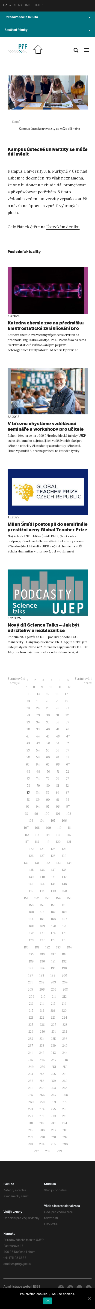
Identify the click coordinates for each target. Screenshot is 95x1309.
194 (42, 968)
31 (57, 715)
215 (53, 1004)
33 (28, 722)
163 (64, 912)
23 (28, 708)
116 (69, 835)
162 (53, 912)
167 (64, 919)
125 (64, 849)
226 (42, 1025)
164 (31, 919)
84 (38, 793)
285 (30, 1130)
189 (31, 961)
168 (31, 926)
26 (57, 708)
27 (67, 708)
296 (65, 1144)
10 (51, 687)
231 (53, 1032)
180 (26, 947)
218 (42, 1011)
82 (67, 786)
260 (65, 1081)
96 (58, 807)
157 (42, 905)
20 (47, 701)
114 (48, 835)
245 (30, 1060)
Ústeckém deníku (63, 226)
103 (31, 821)
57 (67, 750)
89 (38, 800)
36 (57, 722)
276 (64, 1109)
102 (68, 814)
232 (64, 1032)
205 (30, 989)
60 (48, 757)
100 (47, 814)
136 (42, 870)
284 (64, 1123)
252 (64, 1067)
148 (42, 891)
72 (67, 772)
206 (42, 989)
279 (53, 1116)
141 (53, 877)
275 (53, 1109)
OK (47, 1301)
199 (52, 975)
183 (58, 947)
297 (36, 1151)
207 (53, 989)
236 (64, 1039)
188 (64, 954)
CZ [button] (5, 6)
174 (53, 933)
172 (31, 933)
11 (60, 687)
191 (53, 961)
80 (48, 786)
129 (64, 856)
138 (64, 870)
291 (53, 1137)
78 (28, 786)
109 (48, 828)
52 (67, 743)
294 (42, 1144)
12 (69, 687)
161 (42, 912)
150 (64, 891)
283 (53, 1123)
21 (57, 701)
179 (64, 940)
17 (66, 694)
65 (48, 764)
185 (31, 954)
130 (26, 863)
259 (53, 1081)
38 (28, 729)
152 (36, 898)
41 (57, 729)
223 (53, 1018)
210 (43, 997)
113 (37, 835)
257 (30, 1081)
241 (30, 1053)
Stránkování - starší (83, 681)
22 (66, 701)
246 (42, 1060)
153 (47, 898)
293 (30, 1144)
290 (42, 1137)
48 (28, 743)
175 (64, 933)
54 (38, 750)
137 (53, 870)
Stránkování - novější (16, 681)
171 (64, 926)
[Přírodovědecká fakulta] (17, 48)
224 (64, 1018)
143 (31, 884)
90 (48, 800)
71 (57, 772)
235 (53, 1039)
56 (57, 750)
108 (37, 828)
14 (38, 694)
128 (53, 856)
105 (53, 821)
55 (47, 750)
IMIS (28, 6)
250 (42, 1067)
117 (27, 842)
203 (53, 982)
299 (59, 1151)
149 (53, 891)
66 (58, 764)
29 (38, 715)
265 (30, 1095)
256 (64, 1074)
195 (53, 968)
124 (53, 849)
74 (38, 778)
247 (53, 1060)
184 (69, 947)
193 (31, 968)
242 (41, 1053)
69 (38, 772)
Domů (16, 122)
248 (65, 1060)
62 (67, 757)
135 (31, 870)
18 (28, 701)
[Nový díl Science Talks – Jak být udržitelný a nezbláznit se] (48, 592)
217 (31, 1011)
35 (47, 722)
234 (42, 1039)
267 (53, 1095)
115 (58, 835)
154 (58, 898)
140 (42, 877)
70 (48, 772)
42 (67, 729)
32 (67, 715)
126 (31, 856)
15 (47, 694)
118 (37, 842)
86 (57, 793)
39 (38, 729)
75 (47, 778)
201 (30, 982)
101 (58, 814)
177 (42, 940)
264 (65, 1088)
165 (42, 919)
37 (67, 722)
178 (53, 940)
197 (30, 975)
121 (69, 842)
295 (53, 1144)
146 (64, 884)
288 (64, 1130)
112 (27, 835)
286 (42, 1130)
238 (41, 1046)
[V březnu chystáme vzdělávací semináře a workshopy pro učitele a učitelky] (48, 391)
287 (53, 1130)
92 (67, 800)
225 (30, 1025)
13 (29, 694)
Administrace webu (17, 1287)
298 (47, 1151)
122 (31, 849)
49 (38, 743)
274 (42, 1109)
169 (42, 926)
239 (53, 1046)
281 (31, 1123)
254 (42, 1074)
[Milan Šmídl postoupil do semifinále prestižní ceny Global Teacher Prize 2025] (48, 492)
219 (52, 1011)
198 (41, 975)
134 (69, 863)
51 (57, 743)
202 (41, 982)
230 (42, 1032)
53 (28, 750)
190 (42, 961)
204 (65, 982)
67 (68, 764)
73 (28, 778)
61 (57, 757)
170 (53, 926)
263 (53, 1088)
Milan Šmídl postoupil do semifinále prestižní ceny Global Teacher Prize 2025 (48, 529)
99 (36, 814)
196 (64, 968)
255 (53, 1074)
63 (28, 764)
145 (53, 884)
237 (30, 1046)
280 (64, 1116)
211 (54, 997)
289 (30, 1137)
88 (28, 800)
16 (57, 694)
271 (54, 1102)
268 (65, 1095)
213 (31, 1004)
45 (48, 736)
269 (31, 1102)
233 (30, 1039)
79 (38, 786)
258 (41, 1081)
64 (38, 764)
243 (53, 1053)
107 (26, 828)
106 (64, 821)
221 (31, 1018)
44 (38, 736)
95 (48, 807)
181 (37, 947)
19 (37, 701)
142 (64, 877)
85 (47, 793)
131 (37, 863)
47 (68, 736)
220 (64, 1011)
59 (38, 757)
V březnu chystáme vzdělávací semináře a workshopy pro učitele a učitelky (46, 429)
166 (53, 919)
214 (42, 1004)
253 (30, 1074)
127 (42, 856)
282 (41, 1123)
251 (54, 1067)
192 (64, 961)
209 (31, 997)
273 (30, 1109)
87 (67, 793)
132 (47, 863)
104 (42, 821)
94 (38, 807)
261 (30, 1088)
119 (47, 842)
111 (69, 828)
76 (57, 778)
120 (58, 842)
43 (28, 736)
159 (64, 905)
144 (42, 884)
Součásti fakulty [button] (16, 30)
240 (65, 1046)
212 (64, 997)
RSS (36, 1287)
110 (59, 828)
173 (42, 933)
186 (42, 954)
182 (47, 947)
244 (65, 1053)
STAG (18, 6)
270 (42, 1102)
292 (65, 1137)
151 (26, 898)
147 (31, 891)
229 (30, 1032)
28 (28, 715)
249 (31, 1067)
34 (38, 722)
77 (67, 778)
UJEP (38, 6)
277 (30, 1116)
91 (57, 800)
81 (57, 786)
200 (64, 975)
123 (42, 849)
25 (47, 708)
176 (31, 940)
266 (42, 1095)
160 (31, 912)
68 (28, 772)
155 (69, 898)
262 (41, 1088)
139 (31, 877)
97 (68, 807)
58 (28, 757)
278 (41, 1116)
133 (58, 863)
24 (38, 708)
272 (64, 1102)
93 (28, 807)
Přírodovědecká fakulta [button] (21, 17)
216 (64, 1004)
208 (65, 989)
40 (48, 729)
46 (58, 736)
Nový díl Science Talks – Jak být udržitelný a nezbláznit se (43, 627)
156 (31, 905)
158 (53, 905)
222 (41, 1018)
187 (53, 954)
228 (64, 1025)
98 (26, 814)
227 (53, 1025)
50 (48, 743)
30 (48, 715)
